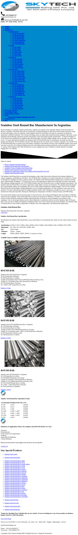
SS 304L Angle (17, 52)
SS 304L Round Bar (18, 40)
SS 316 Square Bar (18, 79)
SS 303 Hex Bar (17, 102)
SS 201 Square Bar (18, 71)
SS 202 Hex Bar (17, 98)
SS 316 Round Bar (18, 42)
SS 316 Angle (16, 54)
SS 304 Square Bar (18, 76)
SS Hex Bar (12, 96)
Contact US (4, 446)
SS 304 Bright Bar (18, 90)
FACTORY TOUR (11, 112)
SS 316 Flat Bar (17, 66)
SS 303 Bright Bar (18, 88)
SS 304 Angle (16, 50)
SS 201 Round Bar (18, 33)
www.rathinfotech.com (59, 533)
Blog (6, 120)
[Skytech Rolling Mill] (39, 10)
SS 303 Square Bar (18, 74)
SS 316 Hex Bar (17, 107)
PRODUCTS (9, 30)
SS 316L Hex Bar (17, 108)
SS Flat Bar (12, 57)
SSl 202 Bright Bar (18, 86)
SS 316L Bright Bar (18, 95)
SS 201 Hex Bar (17, 100)
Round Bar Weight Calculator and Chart (21, 117)
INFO (6, 115)
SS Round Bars (13, 32)
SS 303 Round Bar (18, 37)
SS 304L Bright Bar (18, 91)
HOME (7, 26)
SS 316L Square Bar (18, 81)
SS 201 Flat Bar (17, 59)
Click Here (4, 212)
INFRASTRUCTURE (12, 113)
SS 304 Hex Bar (17, 103)
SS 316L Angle (17, 55)
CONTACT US (10, 119)
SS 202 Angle (16, 49)
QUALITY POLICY (11, 110)
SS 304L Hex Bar (17, 105)
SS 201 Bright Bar (18, 84)
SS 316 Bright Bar (18, 93)
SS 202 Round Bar (18, 35)
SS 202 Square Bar (18, 73)
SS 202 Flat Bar (17, 61)
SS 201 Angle (16, 47)
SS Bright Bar (13, 83)
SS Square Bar (13, 69)
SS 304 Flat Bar (17, 62)
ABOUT (7, 28)
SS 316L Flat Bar (17, 67)
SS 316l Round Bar (18, 43)
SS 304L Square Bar (18, 78)
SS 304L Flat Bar (17, 64)
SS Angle (11, 45)
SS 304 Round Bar (18, 38)
